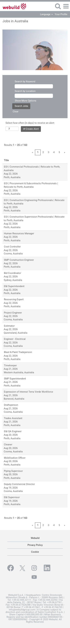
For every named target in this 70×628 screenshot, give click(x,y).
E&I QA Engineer (12, 431)
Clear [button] (15, 111)
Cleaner (8, 444)
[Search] (58, 6)
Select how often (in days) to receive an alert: (30, 122)
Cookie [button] (35, 551)
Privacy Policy (35, 545)
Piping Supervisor (13, 471)
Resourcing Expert (14, 299)
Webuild (35, 538)
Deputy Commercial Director (19, 484)
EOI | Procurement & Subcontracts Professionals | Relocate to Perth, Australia (31, 185)
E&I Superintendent (14, 286)
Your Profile (61, 14)
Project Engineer (13, 312)
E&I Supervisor (12, 497)
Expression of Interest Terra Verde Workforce (28, 391)
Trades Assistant (13, 418)
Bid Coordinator (12, 273)
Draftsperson (11, 404)
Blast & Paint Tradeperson (18, 352)
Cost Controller (12, 246)
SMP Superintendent (15, 378)
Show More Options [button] (25, 100)
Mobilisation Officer (14, 457)
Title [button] (6, 160)
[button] (66, 6)
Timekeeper (10, 365)
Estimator (9, 325)
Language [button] (45, 14)
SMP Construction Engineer (19, 259)
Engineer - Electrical (15, 339)
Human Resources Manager (19, 233)
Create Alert (32, 128)
